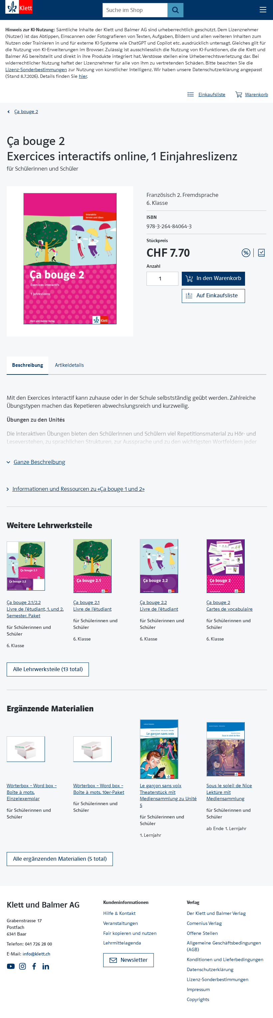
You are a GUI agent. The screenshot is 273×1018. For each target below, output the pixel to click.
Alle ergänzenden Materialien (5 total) (60, 858)
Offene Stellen (202, 933)
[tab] (27, 366)
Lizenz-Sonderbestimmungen (36, 70)
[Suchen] (175, 10)
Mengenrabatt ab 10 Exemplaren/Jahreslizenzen (236, 234)
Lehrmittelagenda (122, 943)
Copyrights (198, 999)
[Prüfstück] (261, 253)
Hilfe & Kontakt (119, 913)
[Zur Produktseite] (37, 566)
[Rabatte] (246, 253)
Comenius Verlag (204, 923)
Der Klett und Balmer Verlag (216, 913)
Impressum (198, 989)
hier (83, 76)
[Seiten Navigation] (263, 10)
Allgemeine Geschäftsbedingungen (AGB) (224, 946)
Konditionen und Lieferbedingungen (225, 959)
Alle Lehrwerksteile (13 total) (48, 669)
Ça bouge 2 (26, 111)
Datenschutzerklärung (210, 969)
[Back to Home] (19, 7)
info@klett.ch (36, 954)
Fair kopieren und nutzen (129, 933)
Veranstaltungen (120, 923)
